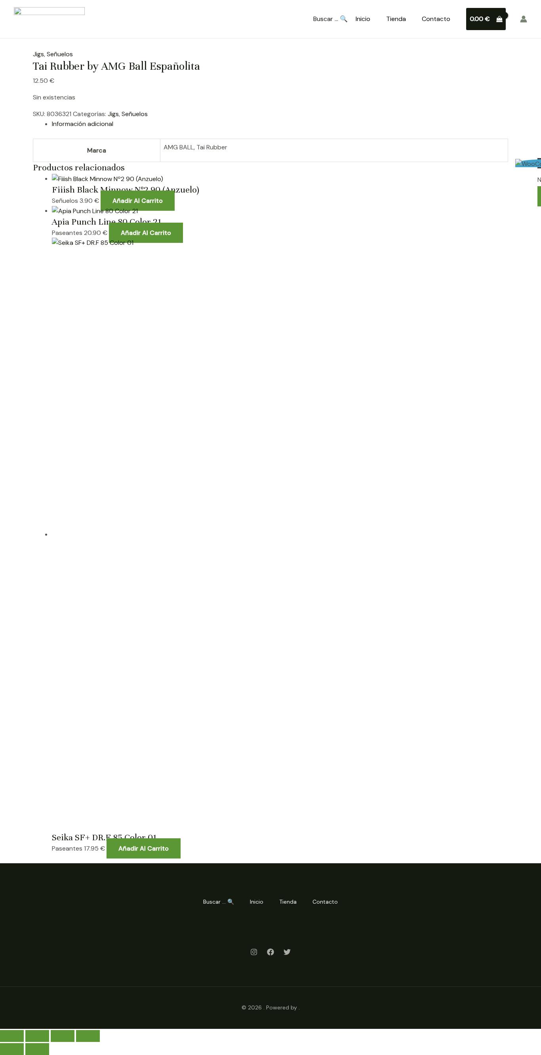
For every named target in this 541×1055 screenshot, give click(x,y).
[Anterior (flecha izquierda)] (12, 1049)
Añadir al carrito (137, 201)
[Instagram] (253, 952)
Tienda (396, 19)
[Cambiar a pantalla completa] (37, 1036)
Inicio (363, 19)
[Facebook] (270, 952)
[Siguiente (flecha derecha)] (37, 1049)
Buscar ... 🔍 (330, 19)
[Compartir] (62, 1036)
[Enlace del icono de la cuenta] (523, 19)
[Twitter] (287, 952)
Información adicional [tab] (82, 124)
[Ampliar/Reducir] (12, 1036)
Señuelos (60, 54)
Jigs (38, 54)
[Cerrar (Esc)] (88, 1036)
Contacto (436, 19)
